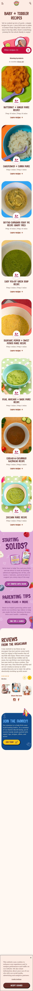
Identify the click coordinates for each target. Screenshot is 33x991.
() (20, 62)
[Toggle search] (30, 3)
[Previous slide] (25, 678)
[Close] (31, 958)
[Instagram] (14, 699)
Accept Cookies (12, 985)
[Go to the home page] (16, 3)
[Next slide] (29, 678)
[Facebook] (18, 699)
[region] (16, 973)
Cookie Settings (16, 979)
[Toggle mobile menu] (2, 3)
